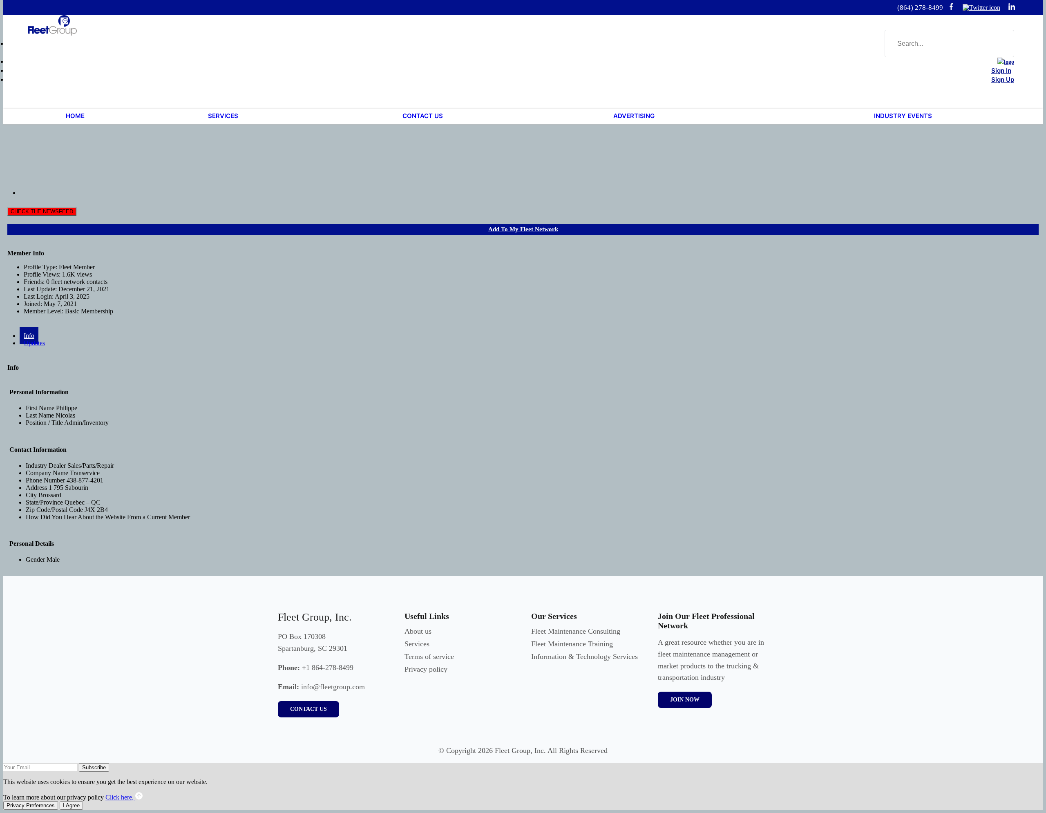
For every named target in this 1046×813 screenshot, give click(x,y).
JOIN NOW (685, 700)
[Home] (1005, 62)
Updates (34, 342)
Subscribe (94, 767)
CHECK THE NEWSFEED (42, 211)
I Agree (71, 805)
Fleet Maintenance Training (572, 644)
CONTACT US (308, 709)
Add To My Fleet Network (523, 229)
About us (418, 631)
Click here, (120, 797)
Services (417, 644)
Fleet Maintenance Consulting (575, 631)
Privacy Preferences (31, 805)
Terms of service (429, 656)
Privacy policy (426, 669)
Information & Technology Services (584, 656)
